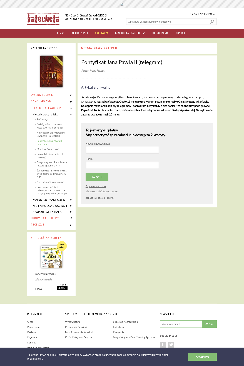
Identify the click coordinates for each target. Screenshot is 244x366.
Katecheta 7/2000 (44, 48)
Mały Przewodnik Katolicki (79, 332)
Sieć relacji (42, 119)
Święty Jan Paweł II (45, 274)
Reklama (31, 332)
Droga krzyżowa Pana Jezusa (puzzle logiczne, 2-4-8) (52, 164)
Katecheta (118, 327)
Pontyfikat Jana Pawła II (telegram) (49, 143)
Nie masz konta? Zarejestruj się (102, 191)
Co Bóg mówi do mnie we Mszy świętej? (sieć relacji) (50, 126)
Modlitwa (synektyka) (48, 149)
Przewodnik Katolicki (76, 327)
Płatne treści (33, 327)
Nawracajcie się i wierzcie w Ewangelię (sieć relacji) (51, 134)
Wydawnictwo (72, 322)
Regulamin (32, 337)
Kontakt (31, 342)
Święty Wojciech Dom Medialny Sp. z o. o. (134, 337)
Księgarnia (118, 332)
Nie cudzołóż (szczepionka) (50, 182)
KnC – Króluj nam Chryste (78, 337)
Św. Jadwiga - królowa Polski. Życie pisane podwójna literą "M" (52, 173)
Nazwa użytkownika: (98, 143)
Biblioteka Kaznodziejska (125, 322)
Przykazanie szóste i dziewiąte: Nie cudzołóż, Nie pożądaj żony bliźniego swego (52, 190)
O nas (30, 322)
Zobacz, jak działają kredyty (100, 198)
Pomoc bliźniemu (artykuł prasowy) (50, 156)
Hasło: (89, 158)
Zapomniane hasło (96, 186)
